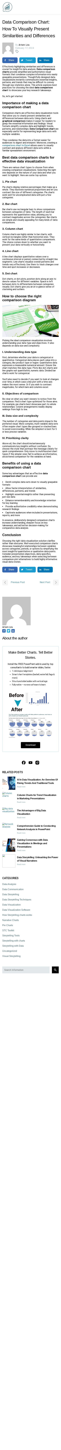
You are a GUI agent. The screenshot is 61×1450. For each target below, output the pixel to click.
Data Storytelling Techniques (16, 899)
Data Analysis (9, 884)
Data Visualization (11, 905)
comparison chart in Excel (16, 145)
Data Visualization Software (16, 910)
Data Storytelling (10, 894)
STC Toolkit (8, 930)
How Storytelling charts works (17, 915)
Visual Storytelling (11, 956)
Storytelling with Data (13, 946)
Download (30, 745)
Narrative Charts (10, 920)
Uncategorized (9, 951)
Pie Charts (7, 925)
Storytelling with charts (13, 940)
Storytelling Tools (11, 935)
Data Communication (13, 889)
